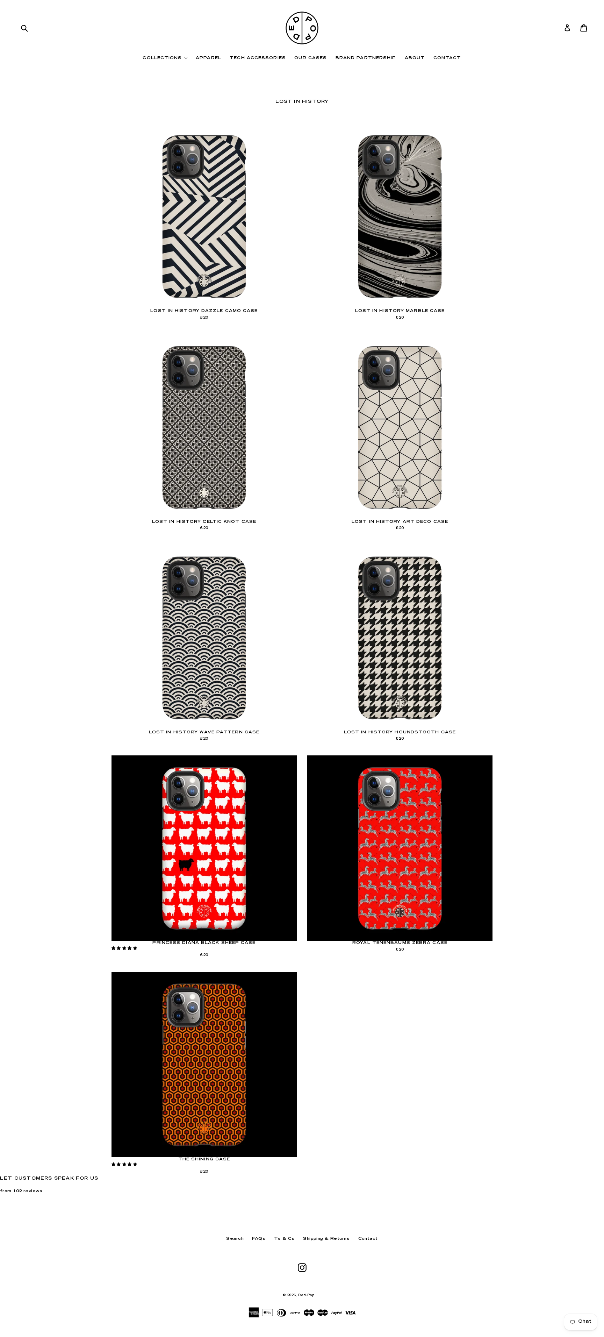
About (415, 58)
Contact (447, 58)
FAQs (258, 1239)
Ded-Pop (306, 1295)
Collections (166, 58)
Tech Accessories (258, 58)
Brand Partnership (366, 58)
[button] (125, 949)
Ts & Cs (284, 1239)
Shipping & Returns (326, 1239)
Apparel (208, 58)
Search (235, 1239)
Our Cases (310, 58)
